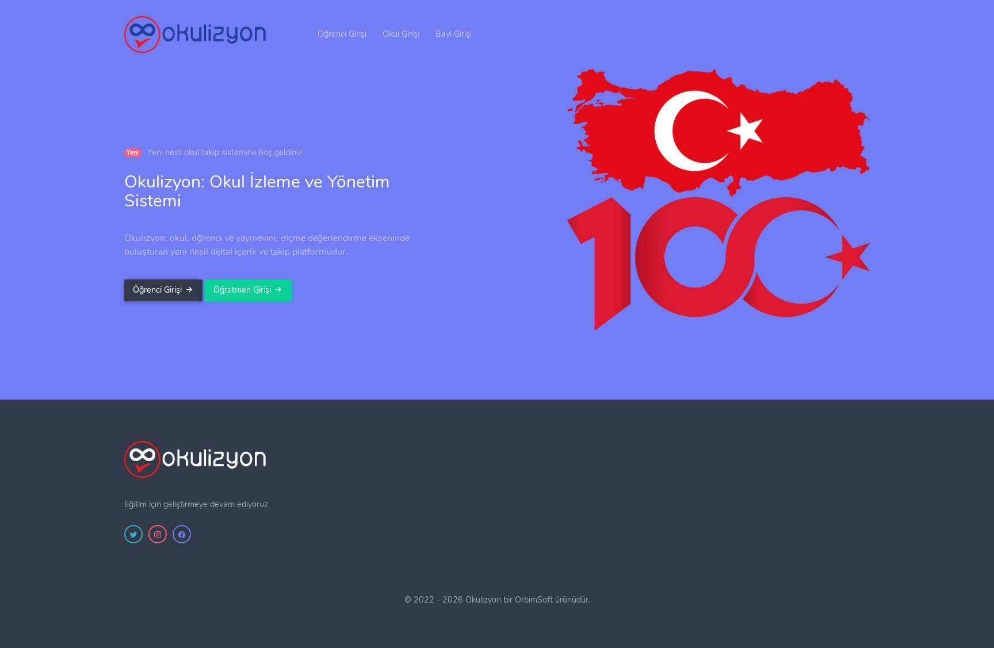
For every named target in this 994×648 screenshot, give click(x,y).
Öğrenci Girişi (342, 34)
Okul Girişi (401, 34)
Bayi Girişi (453, 34)
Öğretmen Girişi (242, 290)
